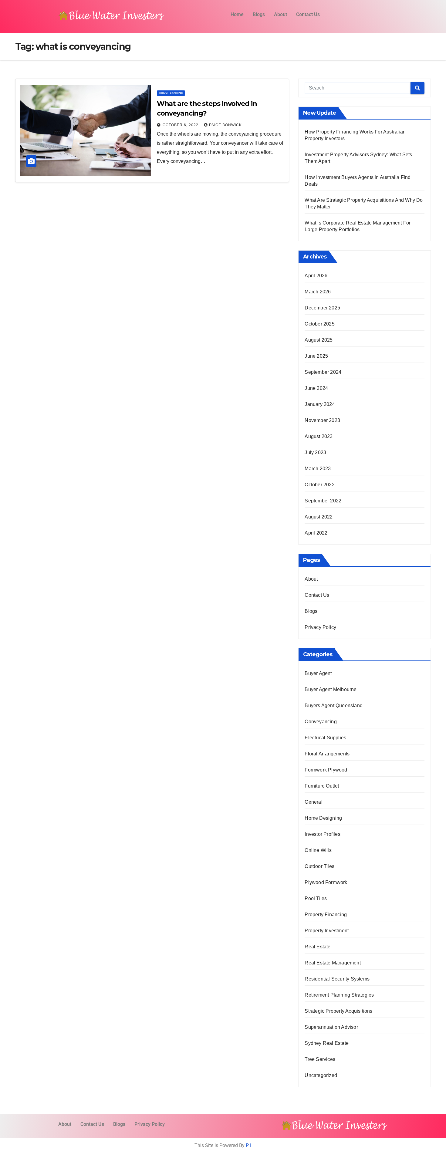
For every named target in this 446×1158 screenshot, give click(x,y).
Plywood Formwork (326, 882)
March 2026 (318, 291)
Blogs (259, 14)
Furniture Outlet (322, 785)
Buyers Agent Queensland (334, 705)
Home (237, 14)
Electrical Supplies (325, 737)
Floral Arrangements (327, 753)
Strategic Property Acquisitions (338, 1011)
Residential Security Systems (337, 978)
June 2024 (316, 388)
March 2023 (318, 468)
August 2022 (319, 516)
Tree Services (320, 1059)
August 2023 (319, 436)
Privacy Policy (320, 627)
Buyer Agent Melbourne (330, 689)
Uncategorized (321, 1075)
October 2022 (319, 484)
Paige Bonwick (225, 125)
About (280, 14)
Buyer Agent (318, 673)
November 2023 (322, 420)
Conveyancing (171, 93)
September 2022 (323, 500)
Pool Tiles (316, 898)
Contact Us (308, 14)
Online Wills (318, 850)
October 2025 (319, 323)
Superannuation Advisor (331, 1027)
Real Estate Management (332, 962)
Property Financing (326, 914)
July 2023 (315, 452)
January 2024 (320, 404)
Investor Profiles (322, 834)
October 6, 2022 (181, 125)
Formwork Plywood (326, 769)
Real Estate (317, 946)
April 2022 (316, 532)
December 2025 (322, 307)
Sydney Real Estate (327, 1043)
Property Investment (327, 930)
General (313, 802)
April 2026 (316, 275)
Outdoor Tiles (319, 866)
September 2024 (323, 372)
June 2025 (316, 356)
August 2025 (319, 340)
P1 (249, 1145)
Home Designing (323, 818)
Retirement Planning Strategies (339, 995)
